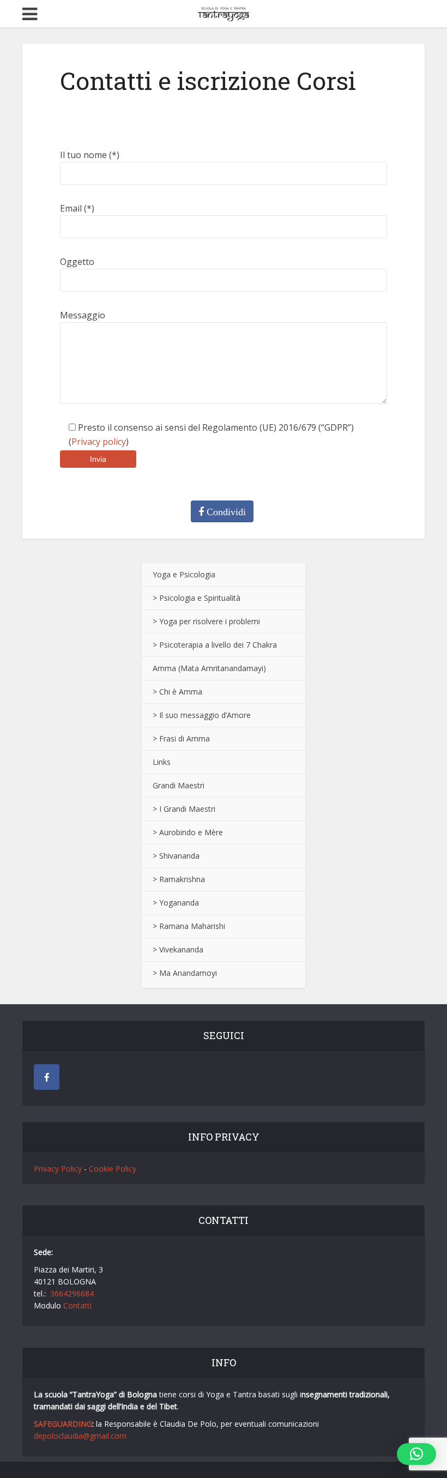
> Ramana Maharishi (189, 926)
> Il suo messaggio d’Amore (202, 715)
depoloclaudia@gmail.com (80, 1436)
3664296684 (72, 1293)
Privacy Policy (58, 1168)
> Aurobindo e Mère (188, 832)
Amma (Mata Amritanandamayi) (209, 668)
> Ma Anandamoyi (185, 973)
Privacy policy (98, 442)
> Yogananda (176, 902)
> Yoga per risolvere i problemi (206, 621)
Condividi (225, 512)
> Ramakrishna (179, 879)
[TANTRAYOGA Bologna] (223, 12)
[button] (416, 1454)
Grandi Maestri (178, 785)
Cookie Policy (112, 1168)
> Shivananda (176, 855)
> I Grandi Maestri (184, 809)
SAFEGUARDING (63, 1424)
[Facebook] (46, 1077)
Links (162, 762)
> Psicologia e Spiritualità (196, 598)
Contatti (77, 1305)
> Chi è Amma (177, 691)
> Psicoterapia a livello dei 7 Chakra (215, 645)
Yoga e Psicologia (184, 574)
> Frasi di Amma (181, 738)
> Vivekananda (178, 949)
